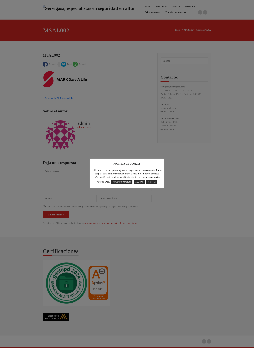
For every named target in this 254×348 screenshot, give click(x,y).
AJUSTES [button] (152, 181)
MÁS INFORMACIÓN (122, 181)
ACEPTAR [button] (139, 181)
